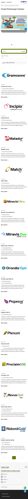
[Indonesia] (24, 2)
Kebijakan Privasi (5, 493)
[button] (11, 44)
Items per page (5, 55)
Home (2, 5)
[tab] (14, 467)
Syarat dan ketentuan (6, 496)
